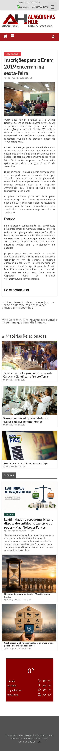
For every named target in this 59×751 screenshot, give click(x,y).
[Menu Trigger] (52, 6)
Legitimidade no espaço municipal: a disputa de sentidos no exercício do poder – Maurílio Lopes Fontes (28, 523)
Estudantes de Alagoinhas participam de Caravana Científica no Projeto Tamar (27, 374)
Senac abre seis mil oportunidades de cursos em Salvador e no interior (25, 419)
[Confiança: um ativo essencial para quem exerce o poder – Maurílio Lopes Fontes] (29, 605)
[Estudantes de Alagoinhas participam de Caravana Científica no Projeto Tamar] (29, 342)
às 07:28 (20, 530)
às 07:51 (19, 78)
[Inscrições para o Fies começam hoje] (29, 432)
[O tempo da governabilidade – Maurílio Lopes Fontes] (29, 556)
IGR (39, 741)
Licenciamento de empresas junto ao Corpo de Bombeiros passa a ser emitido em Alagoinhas (29, 304)
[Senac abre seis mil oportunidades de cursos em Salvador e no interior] (29, 387)
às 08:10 (18, 648)
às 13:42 (18, 600)
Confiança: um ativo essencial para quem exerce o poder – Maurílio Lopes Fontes (29, 644)
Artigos (9, 515)
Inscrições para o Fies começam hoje (25, 463)
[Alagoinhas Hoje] (29, 13)
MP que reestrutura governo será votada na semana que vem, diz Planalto (29, 321)
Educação (12, 53)
